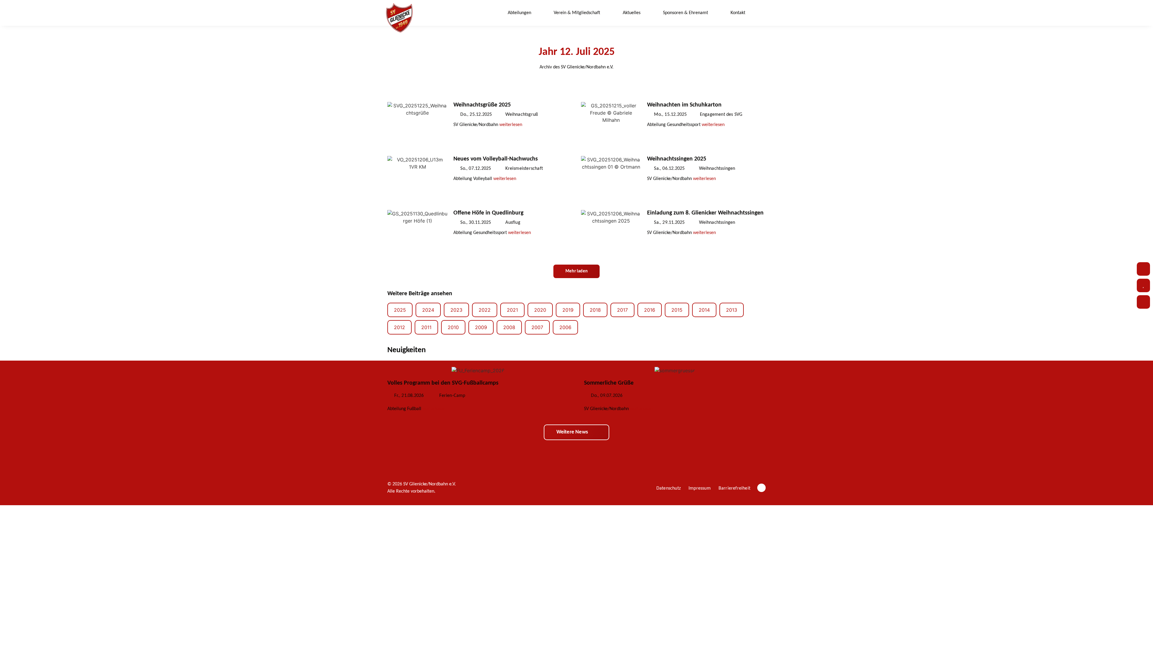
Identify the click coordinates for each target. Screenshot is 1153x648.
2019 (567, 310)
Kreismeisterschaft (524, 168)
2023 (456, 310)
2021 (512, 310)
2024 (428, 310)
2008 (509, 327)
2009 (481, 327)
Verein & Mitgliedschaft (577, 12)
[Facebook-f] (761, 488)
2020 (540, 310)
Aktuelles (631, 12)
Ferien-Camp (452, 395)
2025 (400, 310)
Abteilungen (519, 12)
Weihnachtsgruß (521, 114)
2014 (704, 310)
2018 (595, 310)
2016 (649, 310)
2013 (731, 310)
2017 (622, 310)
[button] (761, 13)
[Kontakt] (1143, 269)
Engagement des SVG (721, 114)
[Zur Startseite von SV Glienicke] (399, 18)
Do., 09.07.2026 (606, 395)
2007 (537, 327)
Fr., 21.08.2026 (409, 395)
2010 (453, 327)
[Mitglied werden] (1143, 302)
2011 (426, 327)
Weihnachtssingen (717, 168)
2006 (565, 327)
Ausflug (512, 222)
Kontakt (738, 12)
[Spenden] (1143, 285)
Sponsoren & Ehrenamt (685, 12)
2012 (399, 327)
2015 (676, 310)
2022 (485, 310)
